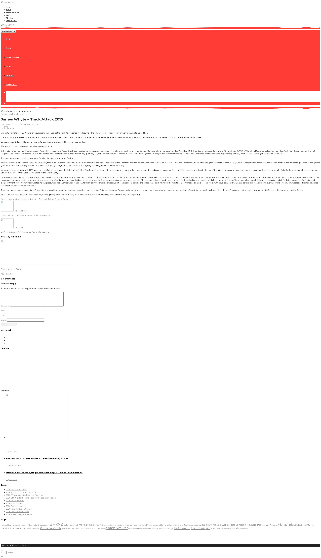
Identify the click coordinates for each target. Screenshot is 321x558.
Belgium (25, 525)
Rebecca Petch (50, 528)
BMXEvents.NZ (12, 12)
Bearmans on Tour (11, 269)
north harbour (19, 528)
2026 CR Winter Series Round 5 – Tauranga (24, 495)
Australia (4, 525)
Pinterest (67, 199)
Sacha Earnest (101, 529)
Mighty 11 (298, 525)
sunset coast (145, 529)
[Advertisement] (160, 369)
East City (155, 525)
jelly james (11, 199)
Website (4, 320)
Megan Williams (270, 525)
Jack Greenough (192, 525)
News (8, 10)
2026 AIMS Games (14, 503)
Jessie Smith (208, 524)
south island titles (134, 529)
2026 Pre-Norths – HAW (16, 489)
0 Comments (19, 124)
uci (208, 528)
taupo (160, 529)
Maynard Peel (254, 524)
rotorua (91, 528)
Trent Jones (198, 528)
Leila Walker (222, 525)
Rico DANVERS (82, 529)
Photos (9, 18)
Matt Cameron (238, 524)
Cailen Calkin (69, 525)
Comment (5, 306)
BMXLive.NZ (11, 21)
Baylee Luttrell (14, 525)
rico (17, 199)
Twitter (51, 199)
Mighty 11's (308, 525)
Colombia (106, 525)
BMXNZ (56, 524)
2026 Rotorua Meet (14, 506)
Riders (20, 114)
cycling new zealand (132, 525)
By (7, 128)
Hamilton (168, 525)
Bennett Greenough (38, 525)
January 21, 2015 (33, 124)
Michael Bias (286, 524)
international (178, 525)
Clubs (8, 15)
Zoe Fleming (243, 529)
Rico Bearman (68, 528)
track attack (24, 199)
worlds (235, 528)
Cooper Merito (116, 525)
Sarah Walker (117, 528)
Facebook (43, 199)
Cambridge (82, 524)
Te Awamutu (182, 528)
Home (8, 7)
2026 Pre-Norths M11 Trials (17, 512)
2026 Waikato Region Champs (19, 514)
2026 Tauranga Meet (15, 501)
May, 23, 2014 (7, 274)
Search (3, 553)
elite (161, 525)
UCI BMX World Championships (221, 529)
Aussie (4, 199)
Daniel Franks (146, 525)
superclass (154, 529)
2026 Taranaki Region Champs (19, 509)
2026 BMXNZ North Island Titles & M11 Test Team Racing (31, 498)
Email (3, 315)
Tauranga (168, 528)
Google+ (58, 199)
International (6, 114)
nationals (6, 528)
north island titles (33, 529)
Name (3, 311)
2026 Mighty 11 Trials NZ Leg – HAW (22, 492)
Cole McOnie (96, 524)
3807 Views (6, 124)
